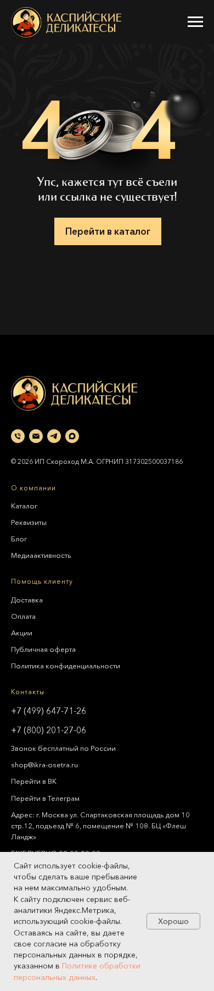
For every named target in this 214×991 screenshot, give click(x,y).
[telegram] (54, 436)
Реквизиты (29, 522)
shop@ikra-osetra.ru (44, 764)
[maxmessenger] (72, 436)
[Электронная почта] (36, 436)
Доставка (27, 599)
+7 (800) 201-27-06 (48, 729)
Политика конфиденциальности (65, 665)
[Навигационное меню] (195, 21)
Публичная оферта (43, 649)
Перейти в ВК (34, 781)
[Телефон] (18, 436)
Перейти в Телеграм (45, 798)
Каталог (24, 505)
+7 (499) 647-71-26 (48, 710)
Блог (19, 538)
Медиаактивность (41, 555)
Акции (21, 632)
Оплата (23, 616)
